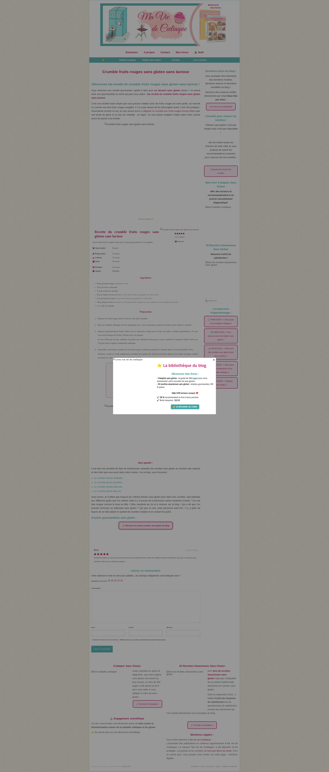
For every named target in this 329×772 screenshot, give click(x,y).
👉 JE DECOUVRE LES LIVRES (185, 406)
